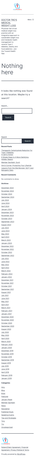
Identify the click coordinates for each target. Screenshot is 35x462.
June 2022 (5, 262)
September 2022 (7, 255)
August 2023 (6, 225)
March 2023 (6, 240)
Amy (3, 387)
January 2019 (6, 378)
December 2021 (7, 280)
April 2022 (5, 268)
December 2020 (7, 317)
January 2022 (6, 277)
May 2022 (5, 265)
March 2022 (6, 271)
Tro (2, 424)
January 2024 (6, 209)
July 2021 (5, 295)
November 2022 (7, 249)
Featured (4, 396)
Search (4, 137)
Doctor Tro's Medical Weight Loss (9, 23)
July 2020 (5, 332)
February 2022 (6, 274)
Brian (3, 393)
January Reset (6, 400)
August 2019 (6, 363)
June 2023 (5, 231)
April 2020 (5, 338)
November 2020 (7, 320)
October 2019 (6, 357)
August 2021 (6, 292)
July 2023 (5, 228)
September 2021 (7, 289)
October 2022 (6, 252)
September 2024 (7, 197)
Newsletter (5, 409)
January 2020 (6, 348)
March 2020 (6, 341)
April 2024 (5, 206)
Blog (3, 390)
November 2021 (7, 283)
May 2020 (5, 335)
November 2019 (7, 354)
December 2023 (7, 212)
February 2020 (6, 345)
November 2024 (7, 191)
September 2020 (7, 326)
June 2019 (5, 369)
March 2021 (5, 308)
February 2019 (6, 375)
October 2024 (6, 194)
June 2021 (5, 298)
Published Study (7, 412)
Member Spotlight (8, 403)
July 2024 (5, 200)
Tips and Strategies (8, 418)
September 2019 (7, 360)
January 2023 (6, 243)
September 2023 (7, 222)
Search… (4, 106)
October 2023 (6, 219)
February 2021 (6, 311)
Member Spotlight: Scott (10, 162)
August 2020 (6, 329)
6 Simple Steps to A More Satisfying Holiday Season (15, 158)
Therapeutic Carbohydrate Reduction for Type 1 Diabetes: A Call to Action (16, 152)
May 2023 (5, 234)
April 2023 (5, 237)
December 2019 (7, 351)
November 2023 (7, 215)
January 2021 (6, 314)
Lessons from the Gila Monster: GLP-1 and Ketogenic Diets (17, 169)
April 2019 (5, 372)
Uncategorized (7, 427)
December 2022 (7, 246)
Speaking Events (7, 415)
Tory (3, 421)
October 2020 (6, 323)
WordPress (21, 454)
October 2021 (6, 286)
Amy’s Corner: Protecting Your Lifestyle (16, 165)
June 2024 (5, 203)
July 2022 (5, 259)
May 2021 (5, 301)
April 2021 (5, 305)
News (3, 406)
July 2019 (5, 366)
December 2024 (7, 188)
